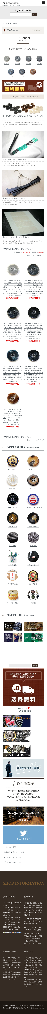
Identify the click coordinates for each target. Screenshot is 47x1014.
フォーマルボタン (12, 508)
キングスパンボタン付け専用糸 (14, 159)
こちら (32, 943)
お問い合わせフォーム (12, 857)
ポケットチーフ (33, 565)
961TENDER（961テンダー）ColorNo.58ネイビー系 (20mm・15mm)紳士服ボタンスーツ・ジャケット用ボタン (33, 370)
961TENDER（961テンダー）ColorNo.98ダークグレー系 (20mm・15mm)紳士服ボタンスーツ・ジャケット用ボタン (12, 328)
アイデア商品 (12, 584)
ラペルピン (12, 565)
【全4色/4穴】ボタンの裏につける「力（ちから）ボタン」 (23, 117)
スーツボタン (33, 488)
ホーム (5, 23)
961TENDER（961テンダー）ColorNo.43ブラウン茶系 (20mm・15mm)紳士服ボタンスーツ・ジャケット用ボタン (12, 413)
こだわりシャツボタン (33, 508)
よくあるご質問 (10, 847)
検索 (34, 14)
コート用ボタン (33, 527)
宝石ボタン (12, 527)
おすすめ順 (26, 252)
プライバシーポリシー (12, 862)
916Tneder (13, 23)
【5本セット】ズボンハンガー (13, 198)
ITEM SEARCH (25, 10)
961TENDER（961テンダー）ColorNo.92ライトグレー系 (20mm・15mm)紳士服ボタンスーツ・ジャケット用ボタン (12, 285)
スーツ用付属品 (12, 603)
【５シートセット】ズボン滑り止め (15, 237)
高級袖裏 (33, 546)
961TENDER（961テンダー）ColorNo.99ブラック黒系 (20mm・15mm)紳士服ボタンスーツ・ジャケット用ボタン (33, 328)
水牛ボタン (33, 469)
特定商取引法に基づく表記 (14, 852)
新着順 (40, 252)
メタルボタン (12, 469)
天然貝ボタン (12, 488)
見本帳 (33, 603)
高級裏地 (12, 546)
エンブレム (33, 584)
